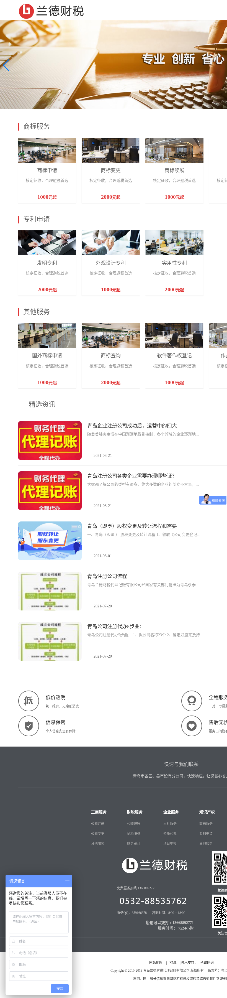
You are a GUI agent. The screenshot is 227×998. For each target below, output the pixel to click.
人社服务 (170, 824)
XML (173, 963)
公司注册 (97, 824)
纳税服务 (133, 834)
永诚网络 (207, 963)
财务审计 (133, 844)
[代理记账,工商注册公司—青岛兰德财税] (51, 10)
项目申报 (170, 844)
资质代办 (170, 834)
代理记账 (133, 824)
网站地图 (155, 963)
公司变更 (97, 834)
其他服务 (97, 844)
